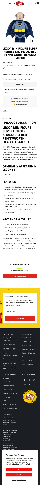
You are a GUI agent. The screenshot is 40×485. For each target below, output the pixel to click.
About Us (6, 378)
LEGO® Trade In (27, 338)
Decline (19, 475)
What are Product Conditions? (16, 79)
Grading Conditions (28, 349)
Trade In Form (26, 342)
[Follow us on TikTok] (29, 384)
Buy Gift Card (26, 345)
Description (8, 118)
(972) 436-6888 (11, 349)
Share (5, 111)
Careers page (26, 357)
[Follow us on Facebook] (24, 380)
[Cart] (36, 3)
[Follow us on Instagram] (34, 380)
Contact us (6, 397)
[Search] (14, 3)
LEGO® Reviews (27, 364)
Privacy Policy (26, 464)
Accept (19, 469)
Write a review (20, 276)
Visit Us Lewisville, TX (10, 408)
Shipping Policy (8, 382)
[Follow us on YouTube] (24, 384)
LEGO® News (27, 361)
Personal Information (10, 393)
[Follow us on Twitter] (29, 380)
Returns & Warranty (29, 353)
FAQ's (4, 401)
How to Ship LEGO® (9, 405)
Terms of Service (8, 386)
